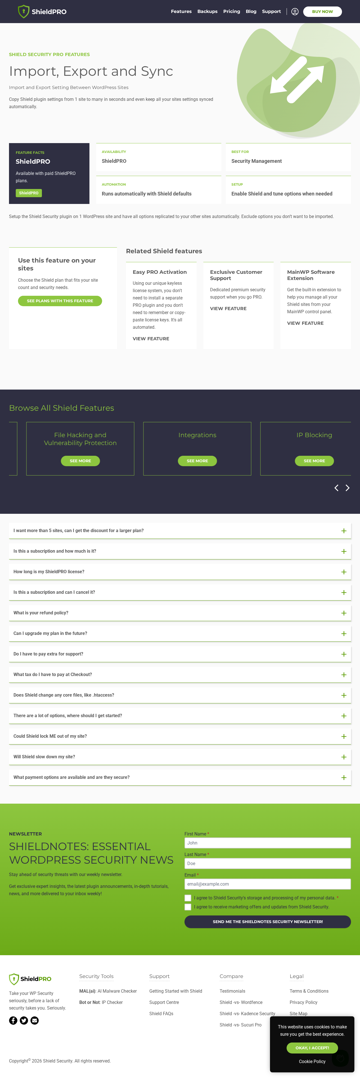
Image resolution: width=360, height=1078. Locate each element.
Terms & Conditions (309, 991)
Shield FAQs (161, 1013)
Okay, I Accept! (312, 1047)
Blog (251, 11)
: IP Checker (101, 1002)
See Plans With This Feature (60, 300)
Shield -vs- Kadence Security (247, 1013)
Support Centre (164, 1002)
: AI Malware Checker (108, 991)
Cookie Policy (312, 1061)
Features (181, 11)
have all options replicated (148, 216)
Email (191, 875)
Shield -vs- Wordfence (241, 1002)
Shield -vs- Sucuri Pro (241, 1025)
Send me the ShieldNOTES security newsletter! (268, 921)
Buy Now (322, 11)
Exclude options (257, 216)
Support (271, 11)
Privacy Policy (304, 1002)
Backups (207, 11)
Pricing (231, 11)
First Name (196, 834)
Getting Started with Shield (175, 991)
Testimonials (232, 991)
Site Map (298, 1013)
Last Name (196, 854)
